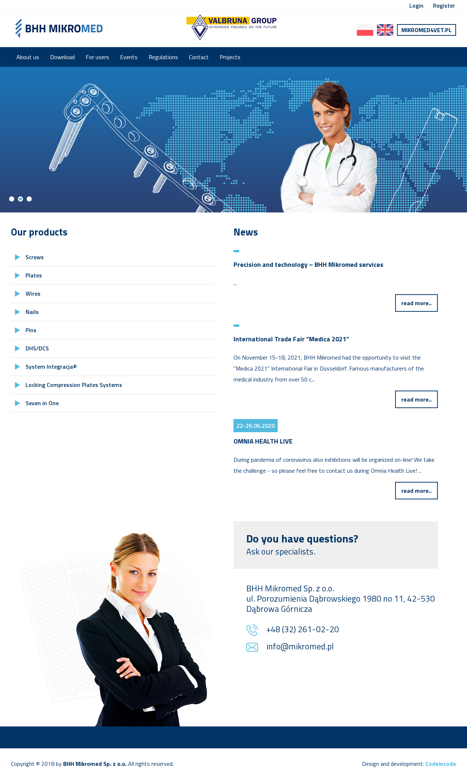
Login (416, 5)
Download (62, 57)
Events (129, 57)
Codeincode (440, 763)
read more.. (416, 303)
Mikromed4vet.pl (426, 30)
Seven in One (42, 403)
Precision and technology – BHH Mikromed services (308, 264)
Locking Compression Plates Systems (74, 384)
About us (27, 57)
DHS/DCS (37, 348)
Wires (33, 293)
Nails (32, 311)
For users (97, 57)
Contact (199, 57)
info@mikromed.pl (300, 647)
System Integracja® (51, 366)
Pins (31, 330)
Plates (34, 275)
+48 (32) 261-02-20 (302, 630)
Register (444, 5)
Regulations (163, 57)
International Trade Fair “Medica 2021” (291, 339)
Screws (35, 257)
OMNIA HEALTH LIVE (263, 441)
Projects (230, 57)
